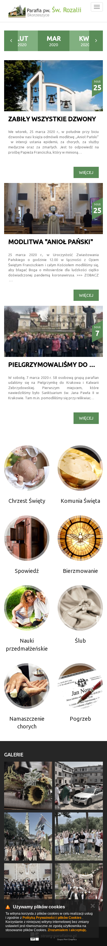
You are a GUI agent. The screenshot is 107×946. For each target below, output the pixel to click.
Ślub (80, 640)
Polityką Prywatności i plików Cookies (51, 918)
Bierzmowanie (80, 571)
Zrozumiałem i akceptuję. (67, 930)
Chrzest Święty (27, 501)
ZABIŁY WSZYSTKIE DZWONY (52, 118)
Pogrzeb (80, 718)
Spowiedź (27, 571)
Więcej (86, 172)
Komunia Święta (80, 501)
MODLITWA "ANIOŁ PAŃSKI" (50, 241)
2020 (22, 41)
